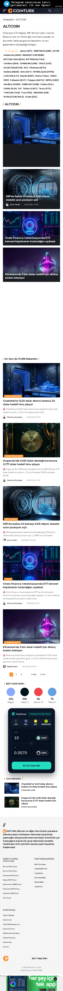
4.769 (33, 674)
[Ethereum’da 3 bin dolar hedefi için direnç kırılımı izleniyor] (31, 265)
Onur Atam (15, 204)
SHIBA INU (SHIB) (30, 84)
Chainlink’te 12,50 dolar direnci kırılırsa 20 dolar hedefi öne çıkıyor (31, 153)
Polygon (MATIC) (35, 80)
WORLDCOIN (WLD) (14, 97)
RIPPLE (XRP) (52, 80)
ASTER (7, 55)
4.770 (42, 674)
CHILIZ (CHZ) (45, 63)
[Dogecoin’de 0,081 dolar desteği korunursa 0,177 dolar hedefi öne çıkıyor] (31, 440)
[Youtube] (38, 696)
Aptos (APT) (26, 51)
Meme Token (42, 76)
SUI (20, 88)
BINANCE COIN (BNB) (41, 55)
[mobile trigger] (5, 10)
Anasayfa (8, 19)
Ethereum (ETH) (37, 68)
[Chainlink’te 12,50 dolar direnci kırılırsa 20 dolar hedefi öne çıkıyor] (31, 127)
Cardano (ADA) (11, 63)
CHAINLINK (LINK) (28, 63)
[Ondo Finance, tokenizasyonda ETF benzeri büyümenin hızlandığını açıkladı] (31, 228)
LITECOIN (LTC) (11, 76)
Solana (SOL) (46, 84)
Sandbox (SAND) (12, 84)
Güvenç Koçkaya (17, 162)
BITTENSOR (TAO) (35, 59)
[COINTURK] (21, 10)
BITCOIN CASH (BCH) (14, 59)
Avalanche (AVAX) (20, 55)
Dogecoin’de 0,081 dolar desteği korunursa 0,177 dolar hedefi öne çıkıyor (38, 801)
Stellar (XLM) (10, 88)
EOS (26, 68)
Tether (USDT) (30, 88)
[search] (49, 10)
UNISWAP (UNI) (41, 92)
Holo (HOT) (26, 72)
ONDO (53, 76)
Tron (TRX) (26, 92)
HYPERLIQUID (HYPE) (43, 72)
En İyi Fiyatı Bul (31, 765)
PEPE (6, 80)
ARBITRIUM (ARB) (43, 51)
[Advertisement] (31, 317)
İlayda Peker (12, 666)
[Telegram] (52, 696)
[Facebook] (10, 696)
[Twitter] (24, 696)
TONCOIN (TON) (12, 92)
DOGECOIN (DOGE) (13, 68)
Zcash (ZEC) (31, 97)
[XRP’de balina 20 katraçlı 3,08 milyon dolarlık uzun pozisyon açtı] (31, 189)
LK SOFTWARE (36, 970)
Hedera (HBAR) (11, 72)
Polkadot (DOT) (18, 80)
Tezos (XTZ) (45, 88)
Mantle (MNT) (27, 76)
